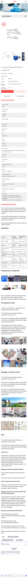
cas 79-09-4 (19, 540)
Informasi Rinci (7, 96)
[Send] (26, 575)
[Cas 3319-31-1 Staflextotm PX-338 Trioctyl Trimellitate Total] (13, 36)
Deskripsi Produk (20, 96)
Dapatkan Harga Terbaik (7, 91)
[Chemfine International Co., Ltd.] (14, 2)
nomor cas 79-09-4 (13, 536)
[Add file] (2, 575)
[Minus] (26, 544)
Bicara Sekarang (20, 91)
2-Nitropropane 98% (7, 540)
